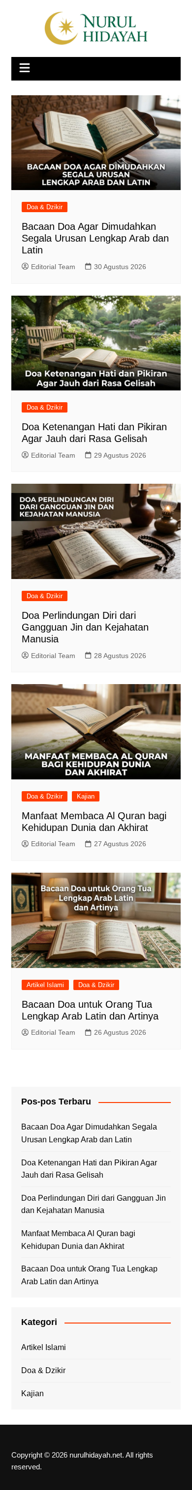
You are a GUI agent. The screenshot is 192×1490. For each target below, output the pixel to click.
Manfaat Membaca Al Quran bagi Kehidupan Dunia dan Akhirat (78, 1239)
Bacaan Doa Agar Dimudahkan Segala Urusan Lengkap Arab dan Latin (95, 238)
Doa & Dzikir (45, 207)
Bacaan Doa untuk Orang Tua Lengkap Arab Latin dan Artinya (89, 1275)
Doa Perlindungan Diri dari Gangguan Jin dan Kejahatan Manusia (85, 627)
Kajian (86, 796)
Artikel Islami (45, 985)
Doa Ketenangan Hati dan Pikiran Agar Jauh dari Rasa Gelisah (89, 1169)
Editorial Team (53, 267)
